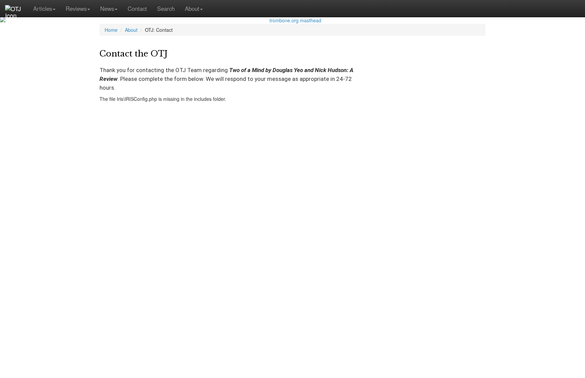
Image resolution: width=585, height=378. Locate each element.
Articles (42, 8)
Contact (137, 8)
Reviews (76, 8)
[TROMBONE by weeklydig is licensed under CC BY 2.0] (292, 20)
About (192, 8)
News (107, 8)
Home (111, 29)
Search (166, 8)
